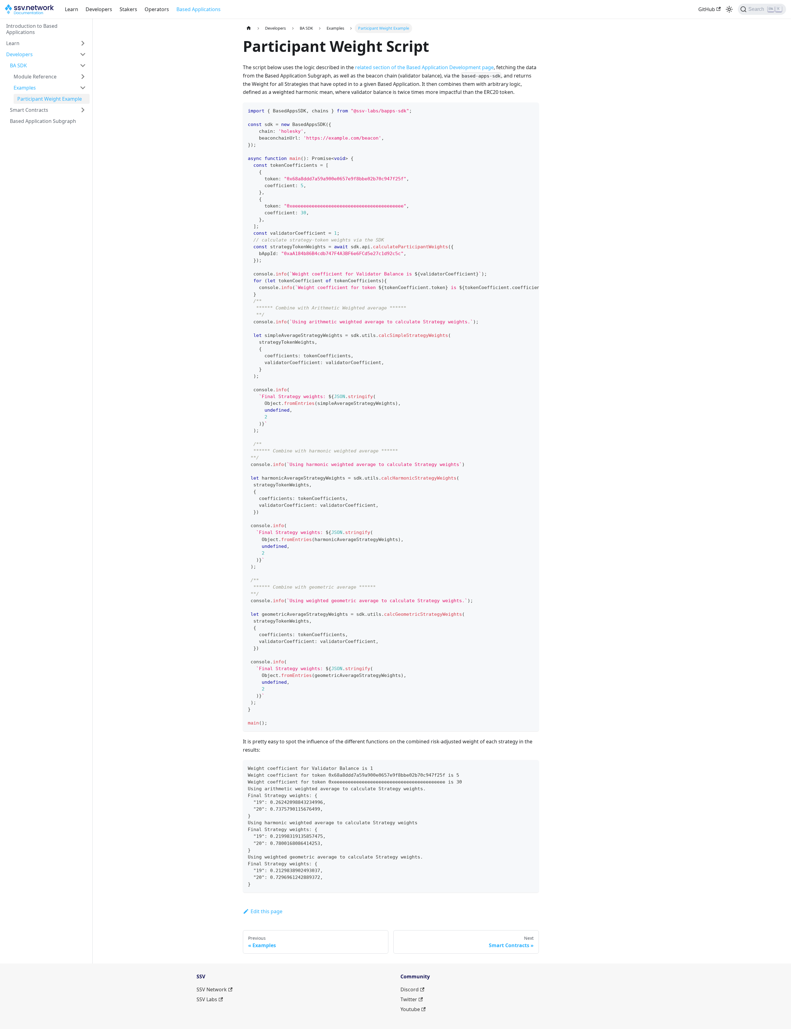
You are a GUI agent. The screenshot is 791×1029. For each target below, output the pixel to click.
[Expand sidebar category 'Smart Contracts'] (83, 110)
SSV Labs (207, 999)
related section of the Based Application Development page (424, 67)
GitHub (706, 9)
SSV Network (212, 989)
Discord (409, 989)
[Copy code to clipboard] (531, 110)
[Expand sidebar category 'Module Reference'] (83, 77)
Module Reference (35, 76)
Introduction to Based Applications (31, 29)
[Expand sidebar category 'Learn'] (83, 43)
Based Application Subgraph (43, 121)
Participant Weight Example (49, 98)
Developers (99, 9)
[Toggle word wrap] (520, 110)
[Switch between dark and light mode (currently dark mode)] (729, 9)
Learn (71, 9)
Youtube (410, 1009)
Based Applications (198, 9)
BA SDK (18, 65)
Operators (157, 9)
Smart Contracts (29, 110)
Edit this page (266, 911)
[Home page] (249, 28)
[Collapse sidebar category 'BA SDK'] (83, 65)
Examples (25, 87)
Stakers (128, 9)
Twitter (408, 999)
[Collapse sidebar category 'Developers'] (83, 54)
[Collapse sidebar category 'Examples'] (83, 88)
